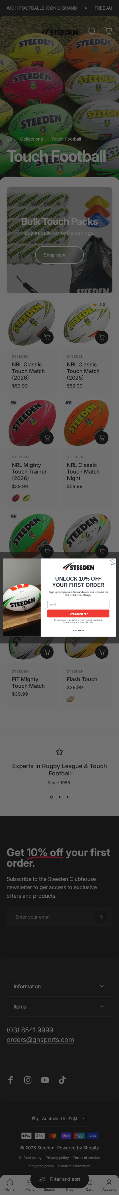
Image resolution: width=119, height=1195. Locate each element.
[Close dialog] (112, 561)
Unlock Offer (78, 613)
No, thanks (78, 630)
